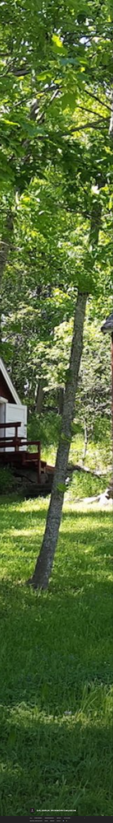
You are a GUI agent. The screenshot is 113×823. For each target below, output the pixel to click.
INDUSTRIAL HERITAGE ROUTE (36, 820)
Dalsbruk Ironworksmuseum (56, 810)
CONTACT (59, 820)
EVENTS (46, 820)
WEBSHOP (52, 820)
